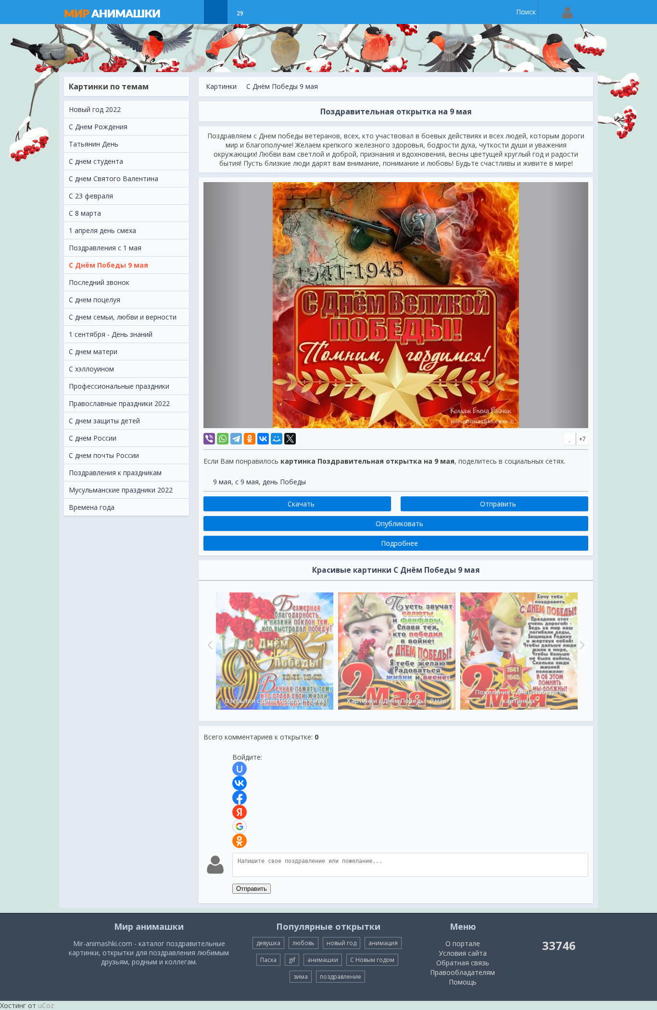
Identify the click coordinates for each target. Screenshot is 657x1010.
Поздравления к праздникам (115, 472)
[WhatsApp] (222, 438)
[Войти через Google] (239, 826)
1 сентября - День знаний (110, 334)
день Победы (284, 481)
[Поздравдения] (264, 12)
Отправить (251, 888)
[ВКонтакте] (263, 438)
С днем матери (93, 351)
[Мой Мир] (276, 438)
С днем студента (96, 161)
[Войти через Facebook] (239, 797)
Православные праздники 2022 (119, 403)
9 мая (222, 481)
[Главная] (121, 12)
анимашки (322, 960)
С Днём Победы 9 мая (108, 265)
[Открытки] (191, 12)
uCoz (46, 1005)
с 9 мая (247, 481)
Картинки (221, 86)
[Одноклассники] (249, 438)
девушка (268, 943)
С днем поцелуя (94, 299)
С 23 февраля (91, 195)
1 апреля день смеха (102, 230)
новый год (341, 943)
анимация (383, 943)
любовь (303, 943)
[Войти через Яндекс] (239, 812)
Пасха (268, 960)
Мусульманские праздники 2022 (121, 489)
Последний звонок (99, 282)
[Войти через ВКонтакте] (239, 783)
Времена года (91, 507)
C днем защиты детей (104, 420)
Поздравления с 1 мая (105, 247)
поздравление (340, 977)
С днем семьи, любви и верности (123, 316)
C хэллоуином (91, 368)
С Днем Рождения (98, 126)
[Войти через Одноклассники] (239, 841)
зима (300, 977)
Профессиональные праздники (119, 386)
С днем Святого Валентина (113, 178)
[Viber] (209, 438)
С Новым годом (372, 960)
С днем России (92, 438)
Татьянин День (93, 143)
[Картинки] (215, 12)
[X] (290, 438)
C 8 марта (85, 213)
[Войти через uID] (239, 769)
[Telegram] (236, 438)
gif (292, 960)
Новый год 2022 (95, 109)
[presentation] (208, 645)
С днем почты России (104, 455)
